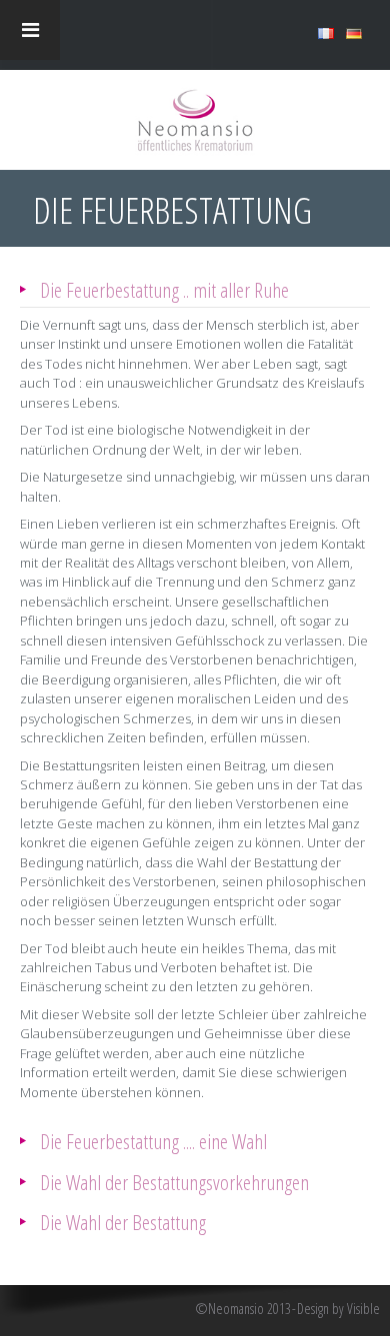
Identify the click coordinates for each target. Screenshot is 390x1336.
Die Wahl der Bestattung (123, 1221)
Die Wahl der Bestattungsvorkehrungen (174, 1181)
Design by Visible (338, 1309)
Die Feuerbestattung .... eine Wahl (153, 1140)
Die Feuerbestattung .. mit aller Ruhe (164, 289)
